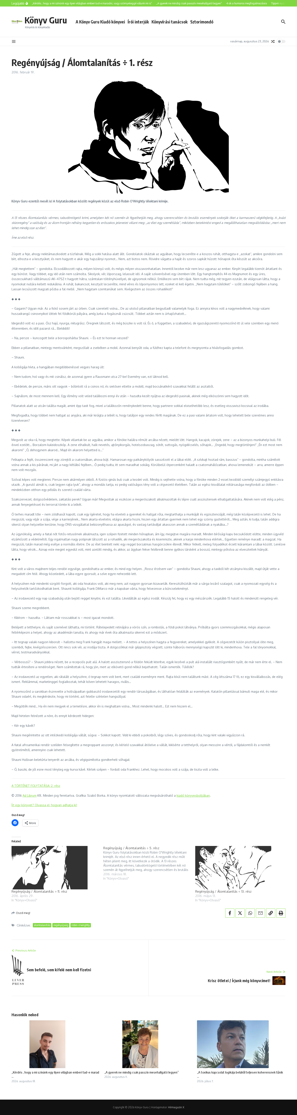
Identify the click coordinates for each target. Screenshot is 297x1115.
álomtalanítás (42, 925)
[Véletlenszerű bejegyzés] (273, 41)
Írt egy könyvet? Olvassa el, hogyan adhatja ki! (44, 805)
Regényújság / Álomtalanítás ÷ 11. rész (39, 891)
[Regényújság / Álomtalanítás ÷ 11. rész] (55, 867)
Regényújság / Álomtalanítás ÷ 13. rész (223, 891)
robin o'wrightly (81, 925)
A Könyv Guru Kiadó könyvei (100, 21)
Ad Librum (30, 795)
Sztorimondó (201, 21)
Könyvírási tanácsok (170, 21)
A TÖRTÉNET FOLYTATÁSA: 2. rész (36, 786)
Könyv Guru (46, 20)
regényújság (60, 925)
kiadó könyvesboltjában (193, 795)
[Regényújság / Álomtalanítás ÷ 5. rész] (149, 863)
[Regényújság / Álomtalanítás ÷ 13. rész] (239, 867)
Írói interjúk (138, 21)
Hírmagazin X (176, 1107)
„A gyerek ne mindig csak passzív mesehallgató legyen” (141, 1072)
